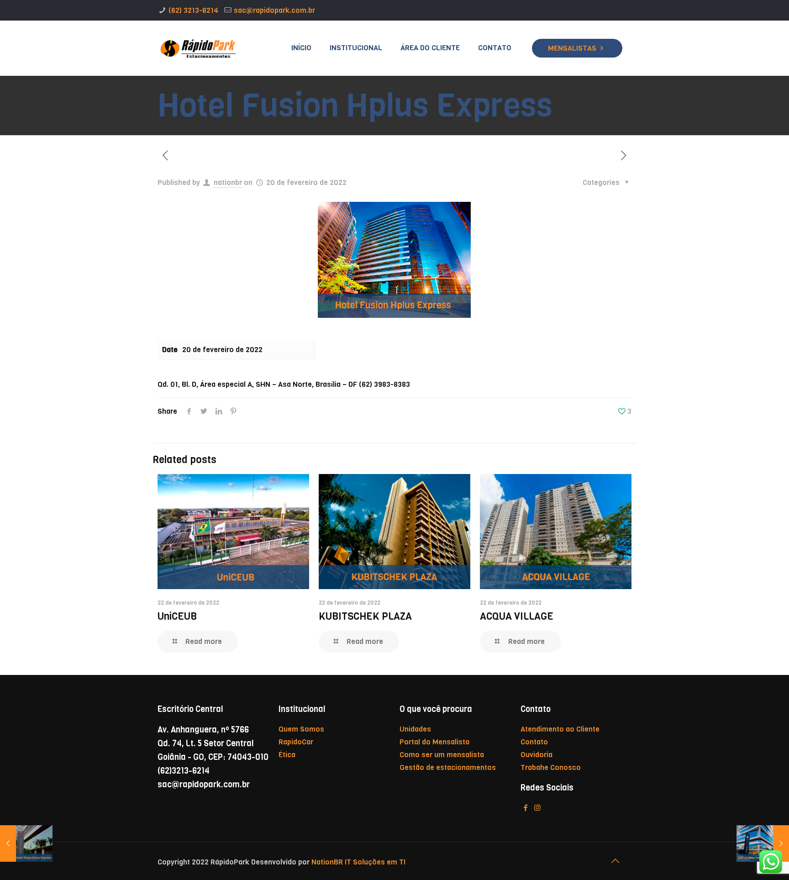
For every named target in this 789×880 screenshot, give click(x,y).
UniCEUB (177, 616)
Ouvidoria (536, 754)
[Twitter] (537, 807)
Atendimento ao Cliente (560, 729)
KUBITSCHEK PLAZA (365, 616)
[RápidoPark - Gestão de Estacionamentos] (198, 48)
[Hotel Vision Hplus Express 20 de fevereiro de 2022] (26, 843)
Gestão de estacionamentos (448, 767)
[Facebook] (526, 807)
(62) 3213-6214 (193, 10)
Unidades (415, 729)
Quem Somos (301, 729)
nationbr (228, 182)
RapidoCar (296, 742)
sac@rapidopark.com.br (274, 10)
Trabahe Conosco (551, 767)
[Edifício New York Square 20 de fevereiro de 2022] (762, 843)
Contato (534, 742)
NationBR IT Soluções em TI (357, 862)
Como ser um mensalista (442, 754)
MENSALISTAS (572, 48)
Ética (287, 754)
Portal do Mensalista (434, 742)
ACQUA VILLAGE (516, 616)
